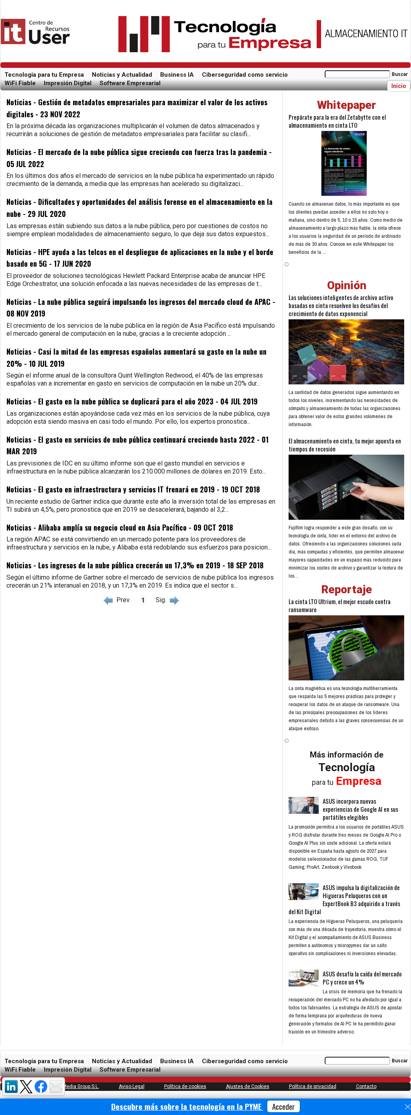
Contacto (366, 1086)
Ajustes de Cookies (247, 1086)
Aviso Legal (131, 1086)
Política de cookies (185, 1086)
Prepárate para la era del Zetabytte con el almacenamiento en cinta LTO (337, 120)
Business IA (177, 74)
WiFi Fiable (20, 83)
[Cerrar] (408, 1107)
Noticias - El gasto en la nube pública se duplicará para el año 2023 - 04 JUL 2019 (132, 401)
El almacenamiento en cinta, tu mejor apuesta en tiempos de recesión (345, 444)
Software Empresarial (130, 83)
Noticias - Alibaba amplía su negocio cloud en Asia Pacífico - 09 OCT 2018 (119, 527)
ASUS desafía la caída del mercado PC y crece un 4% (362, 977)
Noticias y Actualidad (122, 74)
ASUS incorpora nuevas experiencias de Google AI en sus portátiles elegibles (360, 808)
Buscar (400, 74)
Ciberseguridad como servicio (245, 74)
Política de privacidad (312, 1086)
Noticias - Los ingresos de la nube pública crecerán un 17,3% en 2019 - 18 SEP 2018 (135, 565)
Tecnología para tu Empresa (44, 74)
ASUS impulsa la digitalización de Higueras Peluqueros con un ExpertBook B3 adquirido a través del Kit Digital (344, 899)
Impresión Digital (68, 83)
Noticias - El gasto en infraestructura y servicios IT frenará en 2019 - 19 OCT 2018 (133, 489)
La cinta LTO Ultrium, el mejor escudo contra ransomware (340, 605)
